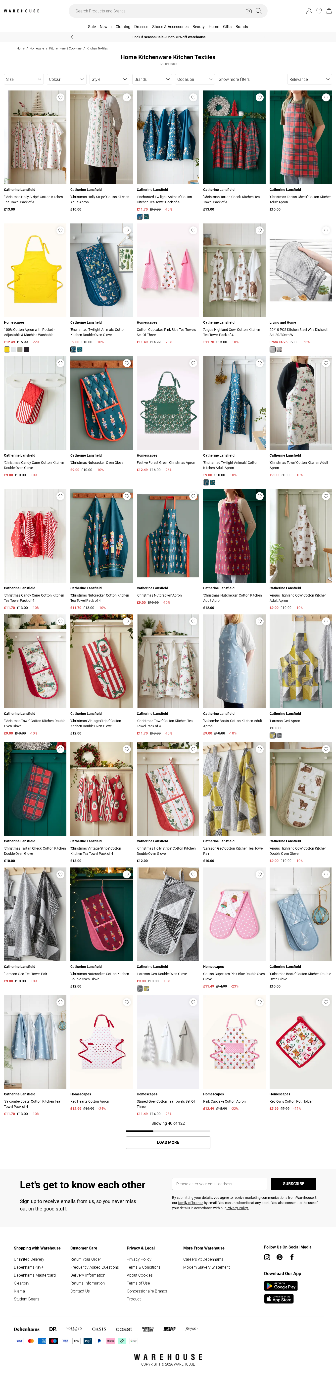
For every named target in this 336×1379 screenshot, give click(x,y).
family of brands (190, 1203)
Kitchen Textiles (97, 48)
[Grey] (20, 349)
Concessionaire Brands (147, 1291)
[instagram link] (267, 1257)
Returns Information (87, 1283)
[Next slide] (264, 37)
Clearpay (21, 1283)
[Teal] (146, 216)
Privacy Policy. (238, 1208)
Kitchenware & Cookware (65, 48)
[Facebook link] (292, 1257)
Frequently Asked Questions (94, 1267)
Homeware (37, 48)
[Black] (26, 349)
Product (134, 1298)
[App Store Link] (281, 1292)
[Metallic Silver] (272, 349)
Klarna (19, 1291)
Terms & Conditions (143, 1267)
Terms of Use (138, 1283)
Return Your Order (85, 1259)
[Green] (80, 349)
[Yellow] (7, 349)
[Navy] (140, 216)
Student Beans (26, 1298)
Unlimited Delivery (29, 1259)
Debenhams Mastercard (35, 1275)
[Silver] (279, 349)
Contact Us (80, 1291)
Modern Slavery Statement (206, 1267)
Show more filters (234, 79)
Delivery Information (87, 1275)
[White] (13, 349)
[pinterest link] (280, 1257)
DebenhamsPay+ (29, 1267)
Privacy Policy (139, 1259)
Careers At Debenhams (203, 1259)
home (21, 48)
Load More (168, 1143)
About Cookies (140, 1275)
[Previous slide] (72, 37)
